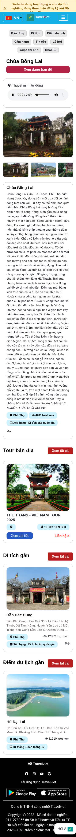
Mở (9, 431)
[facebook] (26, 774)
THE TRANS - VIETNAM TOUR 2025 (34, 517)
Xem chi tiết (19, 535)
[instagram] (34, 774)
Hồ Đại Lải (16, 722)
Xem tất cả (60, 451)
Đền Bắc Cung (20, 615)
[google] (49, 774)
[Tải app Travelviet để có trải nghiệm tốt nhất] (22, 794)
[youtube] (41, 774)
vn (16, 18)
